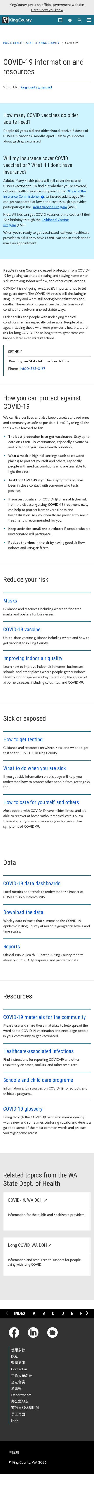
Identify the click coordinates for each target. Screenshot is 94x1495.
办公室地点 (20, 1401)
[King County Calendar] (60, 20)
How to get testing (23, 739)
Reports (11, 947)
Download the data (23, 912)
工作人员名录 (21, 1376)
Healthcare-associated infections (38, 1051)
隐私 (14, 1356)
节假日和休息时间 (25, 1408)
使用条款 (18, 1350)
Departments (21, 1395)
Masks (10, 601)
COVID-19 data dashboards (31, 883)
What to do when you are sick (34, 768)
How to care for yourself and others (41, 802)
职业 (14, 1420)
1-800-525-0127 (32, 369)
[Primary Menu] (89, 20)
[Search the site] (79, 20)
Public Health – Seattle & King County (31, 43)
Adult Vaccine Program (50, 207)
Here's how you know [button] (47, 10)
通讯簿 (16, 1388)
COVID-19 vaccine (21, 629)
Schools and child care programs (38, 1080)
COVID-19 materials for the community (44, 1017)
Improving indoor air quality (32, 658)
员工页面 (18, 1414)
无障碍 (14, 1453)
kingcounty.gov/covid (36, 87)
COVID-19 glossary (22, 1109)
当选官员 (18, 1382)
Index (20, 1313)
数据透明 (18, 1363)
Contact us (19, 1369)
